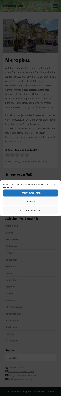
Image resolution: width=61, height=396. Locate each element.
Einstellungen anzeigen (30, 210)
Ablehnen (30, 201)
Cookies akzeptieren (30, 192)
